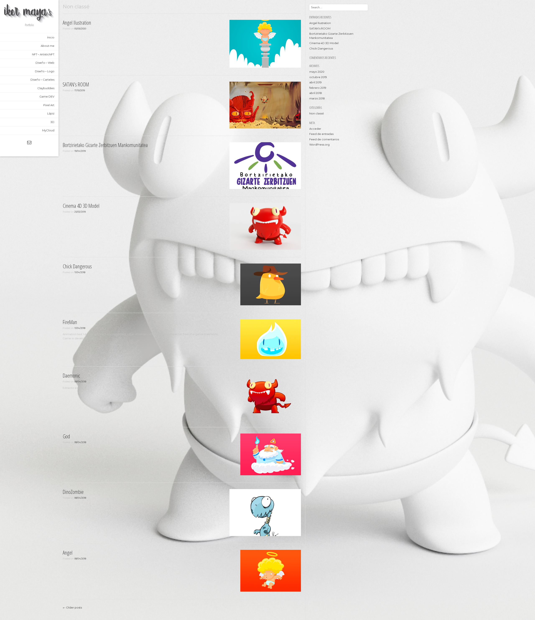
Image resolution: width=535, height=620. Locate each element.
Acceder (315, 128)
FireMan (70, 322)
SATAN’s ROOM (76, 84)
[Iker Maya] (29, 13)
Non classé (316, 113)
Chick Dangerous (77, 266)
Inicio (50, 37)
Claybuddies (45, 88)
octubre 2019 (318, 77)
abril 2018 (315, 93)
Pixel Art (48, 105)
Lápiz (50, 113)
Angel (68, 552)
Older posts (72, 607)
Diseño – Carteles (42, 79)
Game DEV (46, 96)
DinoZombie (73, 492)
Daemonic (71, 375)
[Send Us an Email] (29, 142)
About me (47, 45)
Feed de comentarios (324, 139)
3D (52, 122)
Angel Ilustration (77, 22)
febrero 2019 (317, 87)
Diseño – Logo (44, 71)
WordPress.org (319, 144)
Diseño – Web (45, 62)
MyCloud (48, 130)
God (66, 436)
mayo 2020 (316, 71)
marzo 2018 (317, 98)
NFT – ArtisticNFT (43, 54)
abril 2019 (315, 82)
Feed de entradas (321, 134)
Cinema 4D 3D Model (81, 205)
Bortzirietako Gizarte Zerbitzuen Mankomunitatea (105, 145)
